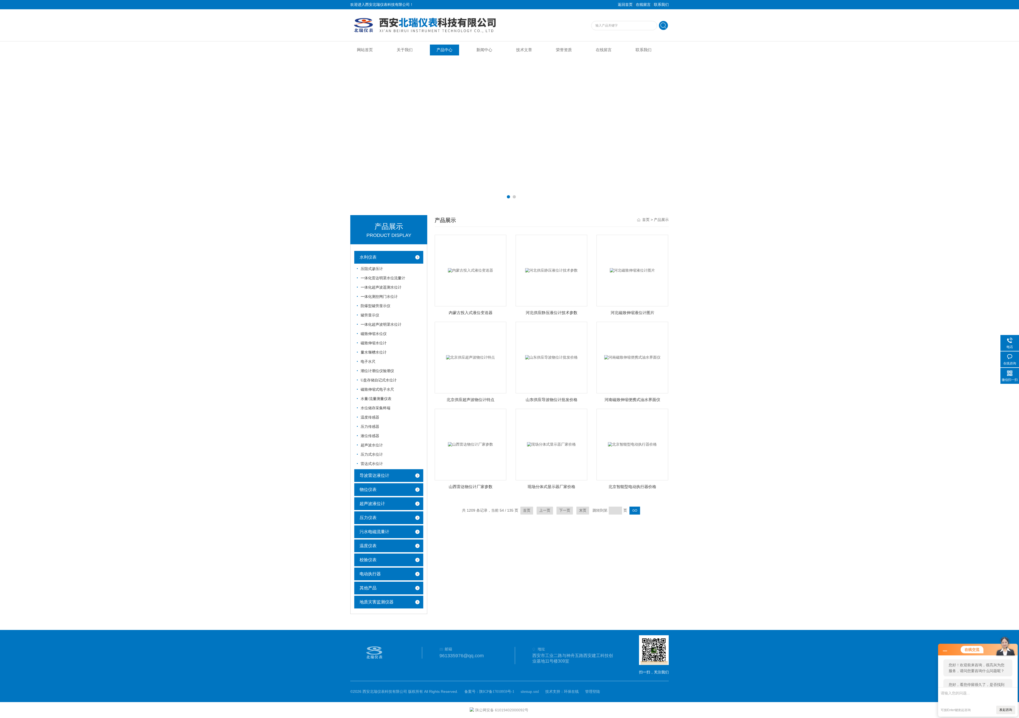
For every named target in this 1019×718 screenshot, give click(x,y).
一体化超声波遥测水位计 (381, 287)
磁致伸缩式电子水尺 (377, 389)
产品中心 (444, 50)
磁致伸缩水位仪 (374, 334)
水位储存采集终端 (375, 408)
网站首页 (365, 50)
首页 (646, 220)
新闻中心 (484, 50)
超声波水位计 (372, 445)
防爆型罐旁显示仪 (375, 306)
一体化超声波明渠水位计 (381, 325)
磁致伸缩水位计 (374, 343)
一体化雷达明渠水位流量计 (383, 278)
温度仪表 (368, 545)
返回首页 (625, 5)
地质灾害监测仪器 (377, 602)
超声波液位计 (372, 503)
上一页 (544, 510)
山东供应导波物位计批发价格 (551, 400)
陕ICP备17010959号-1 (496, 692)
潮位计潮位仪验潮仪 (377, 371)
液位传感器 (370, 436)
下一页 (564, 510)
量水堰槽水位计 (374, 352)
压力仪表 (368, 517)
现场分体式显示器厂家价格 (551, 487)
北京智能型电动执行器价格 (632, 487)
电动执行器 (370, 574)
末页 (582, 510)
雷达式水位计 (372, 464)
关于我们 (405, 50)
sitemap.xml (530, 692)
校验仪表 (368, 560)
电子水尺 (368, 362)
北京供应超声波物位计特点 (470, 400)
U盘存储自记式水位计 (379, 380)
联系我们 (661, 5)
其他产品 (368, 588)
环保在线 (571, 692)
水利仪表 (368, 257)
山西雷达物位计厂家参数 (471, 487)
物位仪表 (368, 489)
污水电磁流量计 (374, 531)
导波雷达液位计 (374, 475)
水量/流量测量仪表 (376, 399)
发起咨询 (1005, 710)
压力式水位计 (372, 454)
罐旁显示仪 (370, 315)
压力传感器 (370, 427)
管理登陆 (592, 692)
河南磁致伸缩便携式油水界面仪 (632, 400)
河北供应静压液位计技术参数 (551, 313)
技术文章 (524, 50)
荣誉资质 (564, 50)
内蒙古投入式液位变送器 (471, 313)
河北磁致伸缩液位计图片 (632, 313)
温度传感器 (370, 417)
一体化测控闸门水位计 (379, 297)
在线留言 (643, 5)
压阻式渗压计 (372, 269)
